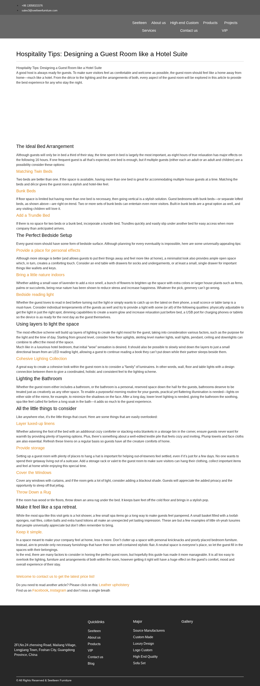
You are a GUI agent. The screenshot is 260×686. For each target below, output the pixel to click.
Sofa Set (139, 663)
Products (210, 23)
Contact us (189, 30)
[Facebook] (216, 4)
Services (149, 30)
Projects (230, 23)
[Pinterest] (234, 4)
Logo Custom (142, 650)
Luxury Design (143, 643)
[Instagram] (222, 4)
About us (158, 23)
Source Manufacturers (149, 630)
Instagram (58, 590)
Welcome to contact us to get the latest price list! (55, 576)
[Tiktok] (228, 4)
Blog (91, 663)
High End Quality (145, 656)
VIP (225, 30)
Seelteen (139, 23)
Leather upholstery (114, 585)
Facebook (40, 590)
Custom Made (143, 637)
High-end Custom (184, 23)
